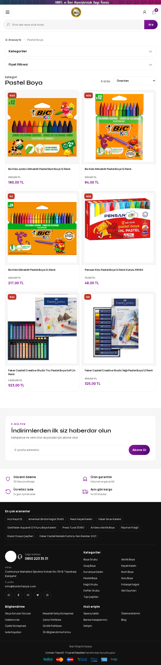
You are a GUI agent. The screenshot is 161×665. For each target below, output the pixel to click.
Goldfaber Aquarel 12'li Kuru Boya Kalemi (31, 527)
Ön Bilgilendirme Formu (57, 632)
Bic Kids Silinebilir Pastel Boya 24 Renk (32, 270)
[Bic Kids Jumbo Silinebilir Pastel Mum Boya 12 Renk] (72, 96)
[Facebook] (18, 595)
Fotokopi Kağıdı (130, 584)
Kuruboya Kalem (93, 572)
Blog (123, 620)
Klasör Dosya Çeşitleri (20, 536)
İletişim (87, 626)
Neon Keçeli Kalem (81, 519)
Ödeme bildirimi (130, 613)
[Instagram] (47, 595)
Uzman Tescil (53, 652)
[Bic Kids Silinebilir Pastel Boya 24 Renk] (72, 197)
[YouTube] (28, 595)
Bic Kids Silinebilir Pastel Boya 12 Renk (108, 169)
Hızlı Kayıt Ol (14, 519)
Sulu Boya (127, 578)
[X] (38, 595)
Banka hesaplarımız (95, 620)
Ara (150, 24)
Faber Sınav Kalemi (110, 519)
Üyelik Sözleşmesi (15, 626)
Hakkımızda (12, 620)
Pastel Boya (90, 578)
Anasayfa (14, 40)
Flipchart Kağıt (130, 527)
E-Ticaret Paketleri (73, 652)
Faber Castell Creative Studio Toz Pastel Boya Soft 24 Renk (41, 372)
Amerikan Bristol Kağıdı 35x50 (46, 519)
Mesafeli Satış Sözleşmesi (58, 613)
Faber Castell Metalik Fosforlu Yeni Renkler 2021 (68, 536)
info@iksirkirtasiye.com (20, 586)
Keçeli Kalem (128, 566)
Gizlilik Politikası (52, 626)
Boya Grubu (90, 559)
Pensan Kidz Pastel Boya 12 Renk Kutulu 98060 (114, 270)
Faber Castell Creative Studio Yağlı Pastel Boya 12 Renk (119, 370)
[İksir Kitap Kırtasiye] (76, 12)
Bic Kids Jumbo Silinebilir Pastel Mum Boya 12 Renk (39, 169)
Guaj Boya (89, 566)
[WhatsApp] (9, 595)
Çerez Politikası (52, 620)
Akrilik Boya (128, 559)
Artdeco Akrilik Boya (103, 527)
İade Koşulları (13, 632)
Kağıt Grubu (90, 584)
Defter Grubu (91, 590)
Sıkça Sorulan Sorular (18, 613)
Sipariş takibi (91, 613)
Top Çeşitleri (91, 597)
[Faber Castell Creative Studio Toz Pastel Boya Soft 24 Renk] (72, 298)
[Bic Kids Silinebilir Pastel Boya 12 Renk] (149, 96)
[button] (7, 12)
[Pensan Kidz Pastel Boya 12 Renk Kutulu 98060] (149, 197)
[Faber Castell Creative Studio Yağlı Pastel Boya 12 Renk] (149, 298)
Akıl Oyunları (128, 590)
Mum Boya (127, 572)
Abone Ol (139, 450)
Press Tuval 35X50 (73, 527)
